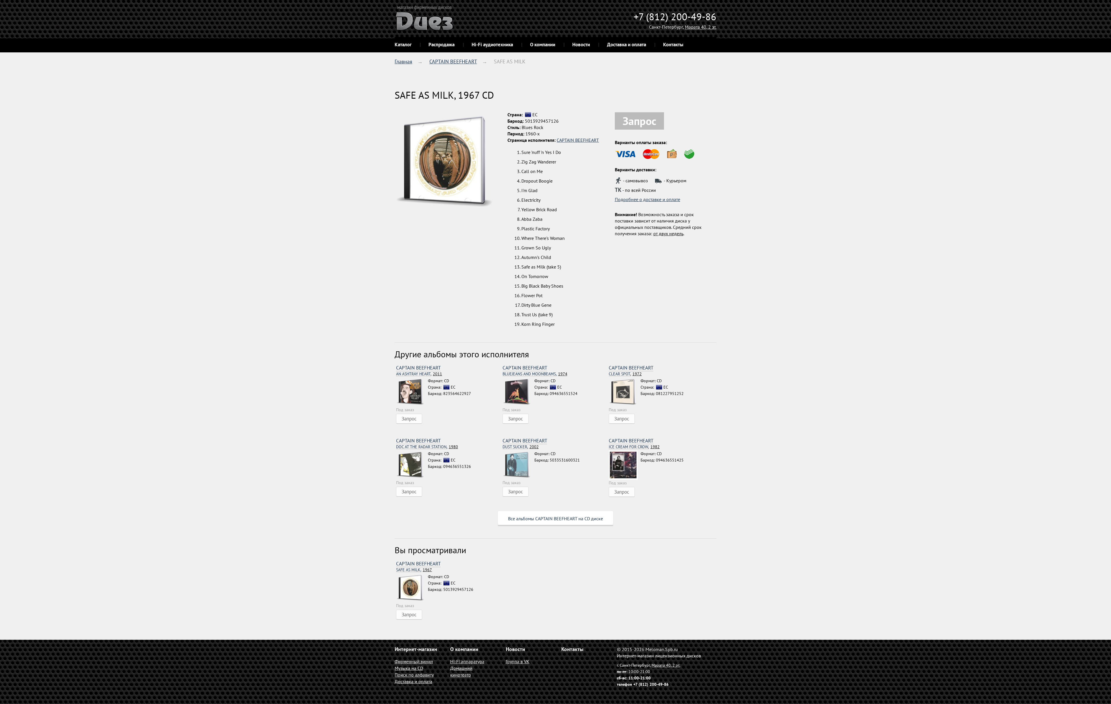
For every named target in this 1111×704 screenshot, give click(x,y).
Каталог (403, 44)
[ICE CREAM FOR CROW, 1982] (625, 465)
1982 (634, 447)
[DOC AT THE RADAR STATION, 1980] (412, 465)
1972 (625, 374)
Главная (403, 61)
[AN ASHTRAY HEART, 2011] (412, 392)
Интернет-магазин (416, 649)
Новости (581, 44)
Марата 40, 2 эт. (700, 27)
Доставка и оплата (626, 44)
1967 (414, 570)
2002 (521, 447)
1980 (427, 447)
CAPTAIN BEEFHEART (453, 61)
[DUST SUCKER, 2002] (518, 465)
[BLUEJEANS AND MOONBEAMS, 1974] (518, 392)
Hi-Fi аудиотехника (492, 44)
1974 (535, 374)
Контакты (673, 44)
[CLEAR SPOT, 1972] (625, 392)
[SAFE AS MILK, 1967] (412, 588)
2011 (419, 374)
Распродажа (441, 44)
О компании (542, 44)
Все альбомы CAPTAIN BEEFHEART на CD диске (555, 518)
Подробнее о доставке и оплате (647, 199)
